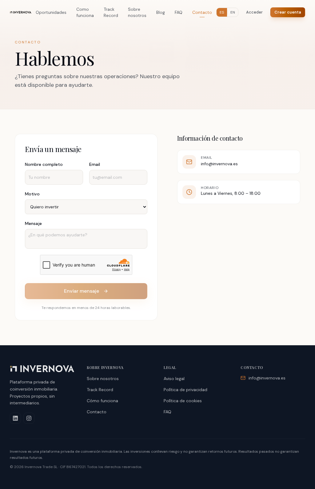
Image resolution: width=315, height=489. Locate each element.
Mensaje (33, 223)
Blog (160, 12)
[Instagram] (28, 418)
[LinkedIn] (15, 418)
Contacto (202, 12)
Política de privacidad (185, 389)
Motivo (32, 194)
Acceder (254, 12)
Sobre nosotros (137, 12)
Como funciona (85, 12)
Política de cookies (183, 400)
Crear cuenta (287, 12)
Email (94, 164)
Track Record (111, 12)
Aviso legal (174, 378)
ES (222, 12)
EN (232, 12)
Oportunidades (51, 12)
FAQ (178, 12)
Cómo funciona (102, 400)
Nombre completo (44, 164)
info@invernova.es (219, 163)
